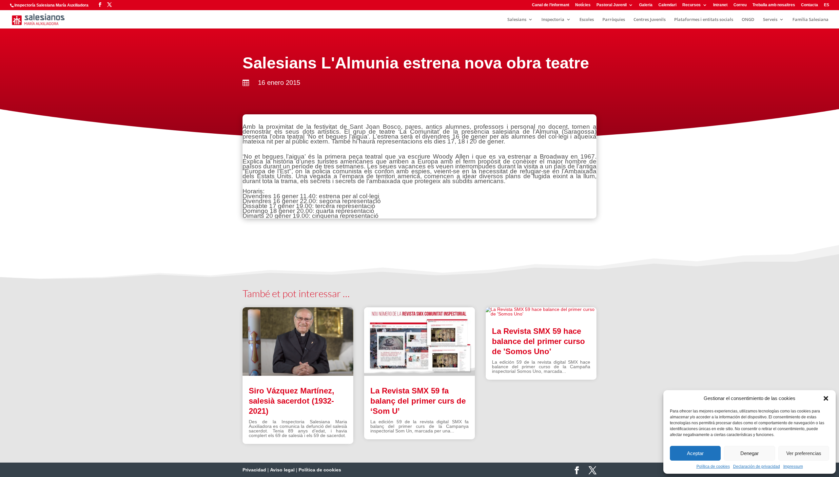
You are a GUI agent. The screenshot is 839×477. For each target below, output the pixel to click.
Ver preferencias (803, 453)
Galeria (646, 5)
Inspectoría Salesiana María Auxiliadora (51, 5)
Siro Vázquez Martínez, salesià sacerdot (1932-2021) (291, 400)
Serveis (770, 19)
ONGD (748, 19)
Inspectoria (552, 19)
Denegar (749, 453)
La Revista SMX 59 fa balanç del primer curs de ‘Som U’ (418, 400)
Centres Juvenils (650, 19)
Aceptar (695, 453)
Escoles (586, 19)
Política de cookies (713, 466)
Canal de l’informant (550, 5)
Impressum (793, 466)
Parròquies (613, 19)
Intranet (720, 5)
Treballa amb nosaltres (773, 5)
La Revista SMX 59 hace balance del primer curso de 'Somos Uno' (538, 341)
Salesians (516, 19)
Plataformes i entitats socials (703, 19)
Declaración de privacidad (756, 466)
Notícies (583, 5)
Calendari (667, 5)
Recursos (691, 5)
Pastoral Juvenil (611, 5)
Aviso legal (282, 469)
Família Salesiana (810, 19)
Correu (740, 5)
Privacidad (254, 469)
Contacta (809, 5)
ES (826, 5)
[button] (826, 398)
